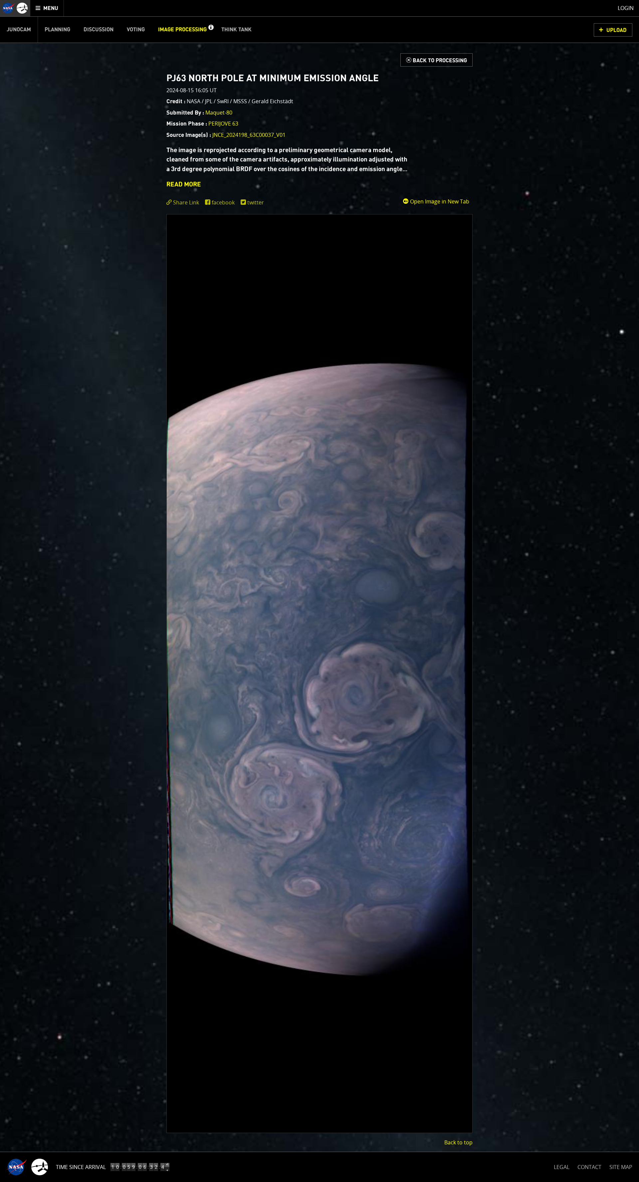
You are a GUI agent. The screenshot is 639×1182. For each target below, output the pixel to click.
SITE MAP (620, 1167)
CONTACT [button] (589, 1167)
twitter (255, 202)
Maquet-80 (218, 112)
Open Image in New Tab (439, 201)
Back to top (458, 1142)
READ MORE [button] (183, 184)
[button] (211, 30)
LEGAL (561, 1166)
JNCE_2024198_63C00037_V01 (249, 135)
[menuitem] (47, 8)
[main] (319, 591)
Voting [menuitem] (136, 29)
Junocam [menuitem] (19, 29)
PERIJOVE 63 (223, 123)
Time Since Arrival (81, 1167)
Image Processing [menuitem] (182, 29)
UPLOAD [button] (616, 30)
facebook (223, 202)
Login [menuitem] (626, 8)
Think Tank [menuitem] (236, 29)
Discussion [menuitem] (98, 29)
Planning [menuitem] (57, 29)
